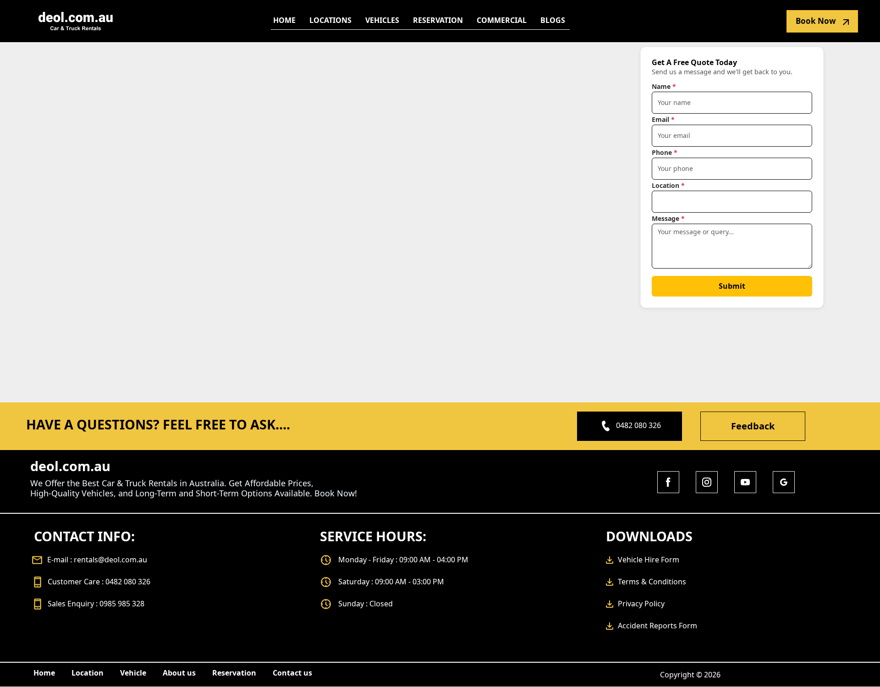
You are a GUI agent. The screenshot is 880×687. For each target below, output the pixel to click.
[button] (330, 20)
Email (663, 119)
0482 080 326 (638, 425)
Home (44, 673)
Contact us (292, 673)
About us (179, 673)
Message (668, 218)
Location (668, 185)
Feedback (753, 426)
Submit (732, 286)
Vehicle (133, 673)
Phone (664, 152)
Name (664, 86)
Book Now (816, 21)
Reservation (234, 673)
